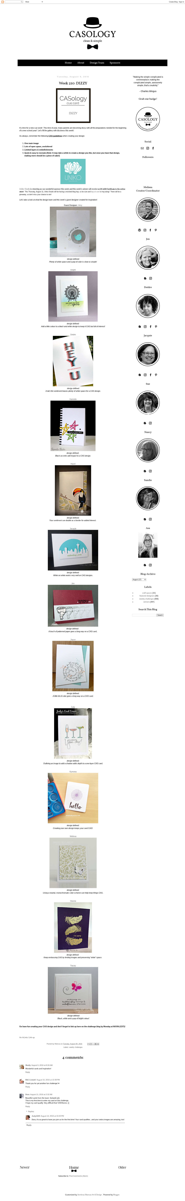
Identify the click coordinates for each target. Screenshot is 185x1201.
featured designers (147, 596)
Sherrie (73, 901)
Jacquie (73, 528)
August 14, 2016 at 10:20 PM (52, 1116)
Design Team (97, 63)
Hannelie (73, 399)
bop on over (95, 192)
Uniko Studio (24, 189)
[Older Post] (122, 1168)
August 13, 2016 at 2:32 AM (41, 1094)
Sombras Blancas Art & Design (90, 1195)
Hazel (73, 464)
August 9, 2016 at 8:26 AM (42, 1065)
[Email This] (88, 1044)
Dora (27, 1094)
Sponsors (115, 63)
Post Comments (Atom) (78, 1176)
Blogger (116, 1195)
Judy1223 (36, 1116)
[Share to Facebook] (95, 1044)
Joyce (73, 639)
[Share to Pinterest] (98, 1044)
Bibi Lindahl (30, 1080)
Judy (73, 707)
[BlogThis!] (91, 1044)
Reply (27, 1072)
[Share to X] (93, 1044)
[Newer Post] (24, 1168)
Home (68, 63)
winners (146, 602)
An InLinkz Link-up (27, 1037)
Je (73, 583)
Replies (31, 1112)
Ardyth (73, 270)
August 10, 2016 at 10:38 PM (48, 1080)
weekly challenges (76, 1047)
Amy (80, 205)
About (80, 63)
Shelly (28, 1065)
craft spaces (147, 593)
